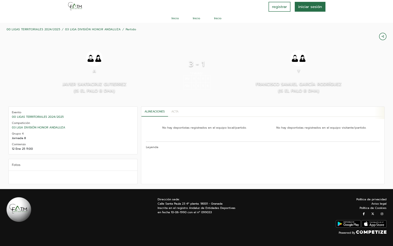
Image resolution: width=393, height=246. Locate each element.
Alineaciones (155, 111)
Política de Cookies (373, 208)
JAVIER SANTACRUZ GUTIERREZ (94, 84)
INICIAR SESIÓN (310, 7)
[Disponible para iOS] (374, 226)
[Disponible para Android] (348, 226)
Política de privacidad (371, 199)
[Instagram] (382, 214)
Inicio (175, 18)
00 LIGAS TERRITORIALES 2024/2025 (33, 29)
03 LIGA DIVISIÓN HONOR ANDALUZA (93, 29)
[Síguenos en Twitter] (372, 214)
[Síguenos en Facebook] (364, 214)
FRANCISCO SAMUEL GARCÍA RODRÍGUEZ (298, 84)
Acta (174, 111)
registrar (279, 7)
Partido (131, 29)
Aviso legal (378, 204)
